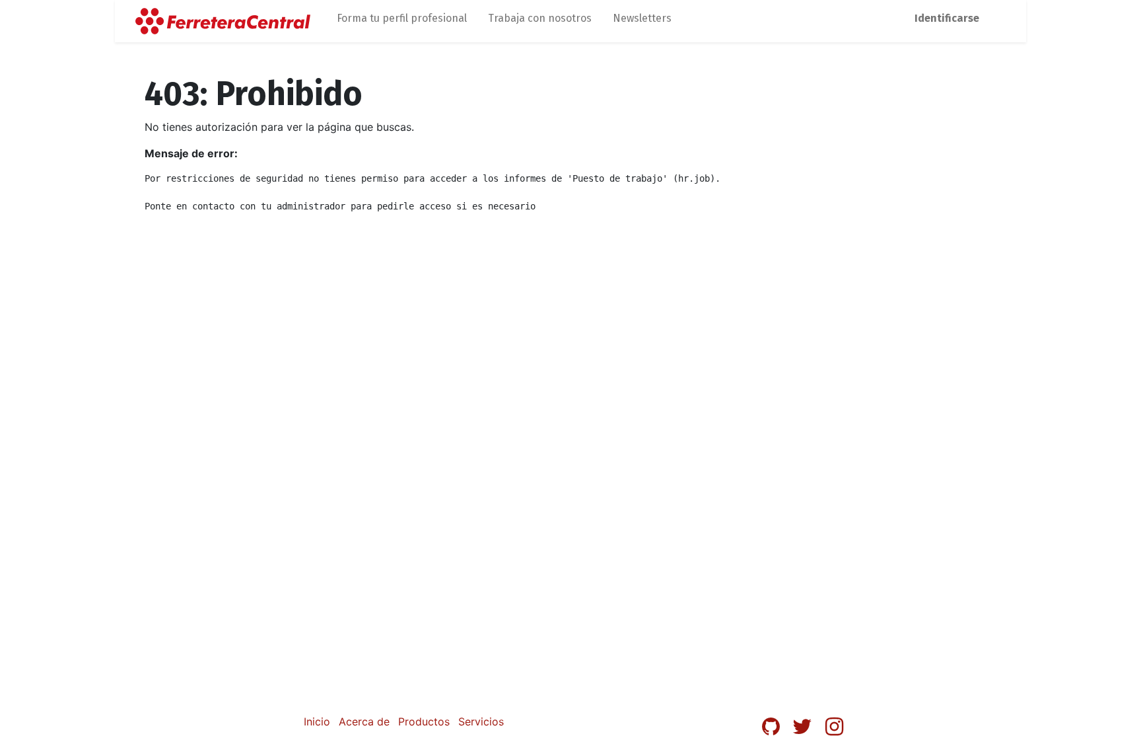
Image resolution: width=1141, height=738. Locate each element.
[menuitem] (402, 21)
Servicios (481, 721)
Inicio (317, 721)
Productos (424, 721)
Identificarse (947, 18)
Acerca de (364, 721)
